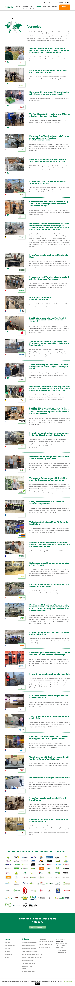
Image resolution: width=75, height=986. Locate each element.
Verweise (38, 6)
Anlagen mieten (10, 945)
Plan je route (59, 947)
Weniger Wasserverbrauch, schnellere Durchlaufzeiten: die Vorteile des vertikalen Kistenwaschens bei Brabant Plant (49, 50)
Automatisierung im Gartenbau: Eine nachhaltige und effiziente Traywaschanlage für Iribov (49, 367)
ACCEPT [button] (37, 983)
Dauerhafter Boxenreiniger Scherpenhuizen (49, 778)
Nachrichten (46, 6)
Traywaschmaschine (28, 945)
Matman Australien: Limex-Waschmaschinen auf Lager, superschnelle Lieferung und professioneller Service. (49, 544)
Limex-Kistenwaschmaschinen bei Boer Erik (49, 674)
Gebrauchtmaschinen (28, 963)
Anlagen (18, 6)
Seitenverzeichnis (44, 947)
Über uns (7, 948)
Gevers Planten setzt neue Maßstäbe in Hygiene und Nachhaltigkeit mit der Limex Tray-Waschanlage (49, 204)
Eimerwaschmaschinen (29, 948)
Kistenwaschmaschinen (29, 942)
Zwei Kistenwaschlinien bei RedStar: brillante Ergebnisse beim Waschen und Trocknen (48, 320)
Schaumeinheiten (27, 960)
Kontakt (54, 6)
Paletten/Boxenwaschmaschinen (32, 957)
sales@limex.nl (49, 2)
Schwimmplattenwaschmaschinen (32, 954)
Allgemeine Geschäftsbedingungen (46, 940)
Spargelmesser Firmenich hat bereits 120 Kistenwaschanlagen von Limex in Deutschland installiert (49, 343)
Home (6, 18)
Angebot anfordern (64, 7)
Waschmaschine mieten (27, 967)
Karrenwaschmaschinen (29, 951)
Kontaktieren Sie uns (36, 927)
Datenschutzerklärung (46, 944)
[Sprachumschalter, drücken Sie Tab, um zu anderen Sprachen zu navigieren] (68, 3)
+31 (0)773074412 (61, 2)
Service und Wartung (28, 971)
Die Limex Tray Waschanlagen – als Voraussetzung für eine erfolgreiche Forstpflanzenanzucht (49, 138)
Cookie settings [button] (68, 981)
